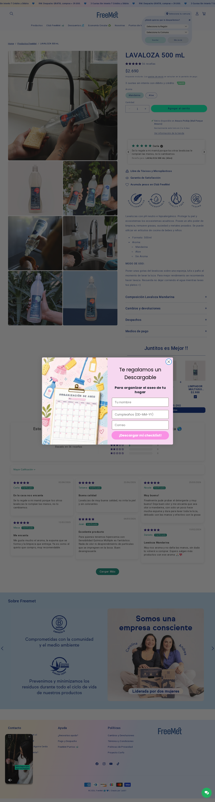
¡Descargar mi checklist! (140, 435)
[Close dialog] (169, 362)
